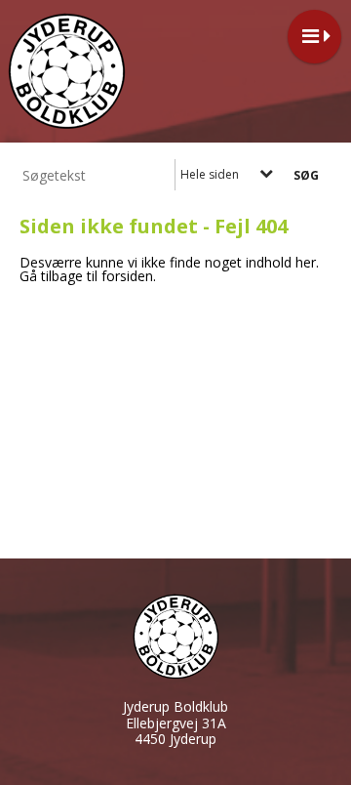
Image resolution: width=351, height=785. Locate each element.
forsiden (127, 276)
